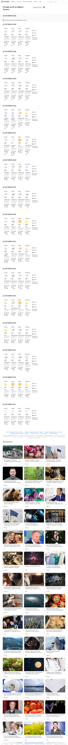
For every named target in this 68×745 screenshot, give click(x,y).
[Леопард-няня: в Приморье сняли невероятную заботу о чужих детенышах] (34, 477)
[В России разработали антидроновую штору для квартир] (55, 689)
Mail (2, 744)
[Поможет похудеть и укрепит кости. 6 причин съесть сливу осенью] (34, 498)
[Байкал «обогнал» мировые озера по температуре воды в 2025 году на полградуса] (34, 689)
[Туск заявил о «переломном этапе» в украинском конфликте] (34, 540)
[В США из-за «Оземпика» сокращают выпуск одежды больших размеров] (55, 562)
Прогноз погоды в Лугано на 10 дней (19, 433)
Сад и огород (44, 433)
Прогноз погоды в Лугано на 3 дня (14, 432)
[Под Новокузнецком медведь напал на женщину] (13, 498)
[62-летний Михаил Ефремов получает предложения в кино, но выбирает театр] (13, 710)
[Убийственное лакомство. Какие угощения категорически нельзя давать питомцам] (13, 583)
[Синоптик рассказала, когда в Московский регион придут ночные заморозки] (55, 583)
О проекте (17, 744)
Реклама (11, 744)
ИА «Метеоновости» (63, 744)
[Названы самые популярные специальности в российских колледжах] (55, 668)
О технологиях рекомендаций (39, 744)
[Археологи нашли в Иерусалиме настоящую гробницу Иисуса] (55, 625)
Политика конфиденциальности (27, 744)
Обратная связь (49, 744)
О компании (6, 744)
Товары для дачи (53, 433)
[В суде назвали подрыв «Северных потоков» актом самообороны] (34, 604)
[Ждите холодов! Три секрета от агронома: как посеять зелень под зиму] (13, 668)
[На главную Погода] (6, 1)
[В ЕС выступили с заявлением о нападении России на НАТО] (13, 519)
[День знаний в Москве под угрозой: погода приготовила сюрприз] (55, 540)
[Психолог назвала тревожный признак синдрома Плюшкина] (13, 562)
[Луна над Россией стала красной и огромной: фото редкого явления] (34, 668)
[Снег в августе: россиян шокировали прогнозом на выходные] (34, 625)
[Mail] (2, 1)
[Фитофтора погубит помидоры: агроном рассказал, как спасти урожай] (34, 710)
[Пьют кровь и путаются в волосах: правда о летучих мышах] (55, 710)
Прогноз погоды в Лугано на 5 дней (33, 432)
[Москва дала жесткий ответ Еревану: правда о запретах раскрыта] (55, 455)
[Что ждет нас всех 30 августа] (34, 562)
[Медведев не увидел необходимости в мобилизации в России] (55, 498)
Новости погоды (34, 433)
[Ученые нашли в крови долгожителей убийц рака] (34, 519)
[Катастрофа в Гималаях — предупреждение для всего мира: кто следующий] (13, 455)
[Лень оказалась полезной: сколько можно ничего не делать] (13, 604)
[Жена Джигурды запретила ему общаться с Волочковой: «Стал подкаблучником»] (13, 540)
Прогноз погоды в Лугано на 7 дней (53, 432)
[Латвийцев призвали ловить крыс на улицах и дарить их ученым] (55, 477)
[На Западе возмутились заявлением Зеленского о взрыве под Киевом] (13, 477)
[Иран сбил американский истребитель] (55, 647)
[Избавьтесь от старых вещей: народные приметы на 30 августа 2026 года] (55, 519)
